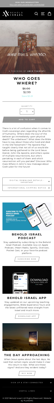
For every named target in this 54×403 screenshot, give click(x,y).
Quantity (26, 106)
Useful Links (27, 391)
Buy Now (27, 373)
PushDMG (28, 401)
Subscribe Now (27, 259)
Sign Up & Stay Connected (27, 383)
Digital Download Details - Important (27, 181)
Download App (27, 316)
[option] (27, 3)
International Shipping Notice (27, 188)
